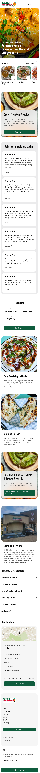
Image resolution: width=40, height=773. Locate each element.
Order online (19, 684)
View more (7, 167)
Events (5, 714)
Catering (6, 723)
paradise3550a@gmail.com (12, 671)
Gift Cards (6, 720)
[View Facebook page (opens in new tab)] (4, 750)
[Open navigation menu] (35, 4)
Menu (29, 4)
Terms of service (8, 737)
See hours (32, 678)
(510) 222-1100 (8, 667)
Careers (5, 717)
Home (5, 706)
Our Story (6, 711)
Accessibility (7, 740)
